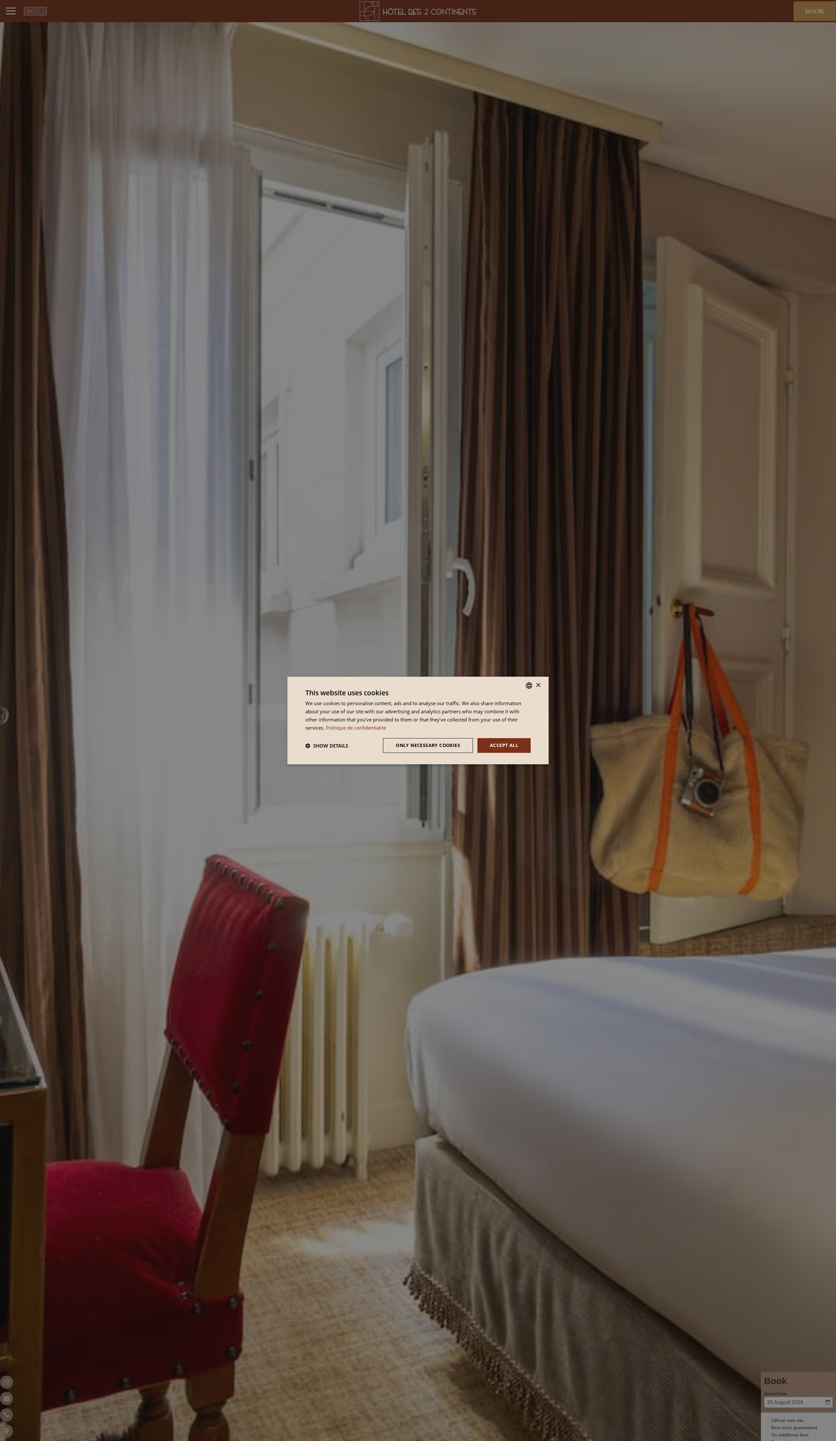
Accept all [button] (504, 745)
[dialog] (418, 720)
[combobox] (529, 685)
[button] (326, 745)
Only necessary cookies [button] (428, 745)
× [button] (538, 685)
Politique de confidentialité (356, 727)
